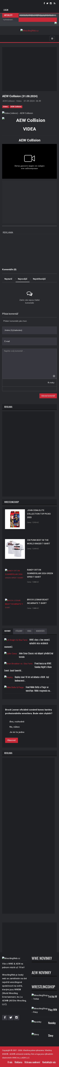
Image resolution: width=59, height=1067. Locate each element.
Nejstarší (8, 279)
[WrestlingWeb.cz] (29, 31)
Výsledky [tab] (18, 631)
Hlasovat (11, 740)
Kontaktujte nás (49, 1062)
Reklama (18, 1062)
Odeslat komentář (48, 396)
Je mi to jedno (16, 732)
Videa (5, 107)
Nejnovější (22, 279)
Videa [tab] (29, 631)
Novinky (52, 1023)
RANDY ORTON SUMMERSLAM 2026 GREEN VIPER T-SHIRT (40, 573)
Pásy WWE (53, 1010)
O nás (10, 1062)
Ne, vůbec (14, 727)
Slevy (50, 1036)
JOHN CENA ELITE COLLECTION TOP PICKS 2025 (39, 514)
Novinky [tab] (7, 631)
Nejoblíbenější (39, 279)
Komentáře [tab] (40, 631)
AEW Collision (16, 107)
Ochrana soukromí (32, 1062)
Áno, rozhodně (16, 721)
